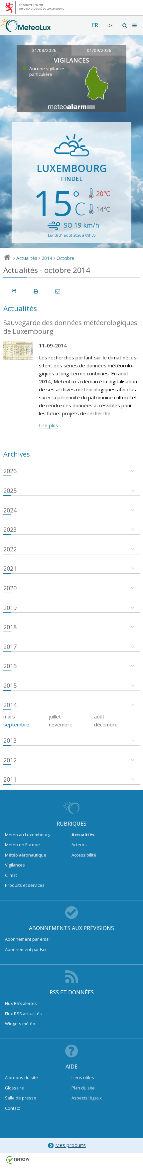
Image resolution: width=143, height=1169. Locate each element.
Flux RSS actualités (23, 1014)
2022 (10, 549)
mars (9, 716)
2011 (10, 779)
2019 (10, 608)
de (109, 25)
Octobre (65, 258)
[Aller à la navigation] (135, 25)
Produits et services (25, 885)
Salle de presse (20, 1098)
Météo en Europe (22, 845)
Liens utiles (83, 1077)
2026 (10, 471)
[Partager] (14, 291)
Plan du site (83, 1088)
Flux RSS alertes (21, 1003)
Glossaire (14, 1088)
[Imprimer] (36, 291)
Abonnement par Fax (26, 949)
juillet (55, 716)
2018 (10, 627)
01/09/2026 (99, 50)
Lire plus (48, 425)
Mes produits (70, 1145)
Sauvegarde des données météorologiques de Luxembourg (70, 327)
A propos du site (21, 1077)
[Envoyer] (58, 291)
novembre (60, 724)
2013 (10, 740)
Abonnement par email (28, 939)
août (99, 716)
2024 (10, 510)
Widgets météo (20, 1024)
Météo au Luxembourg (27, 835)
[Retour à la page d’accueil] (25, 29)
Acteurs (79, 845)
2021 (10, 568)
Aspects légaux (87, 1098)
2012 (10, 760)
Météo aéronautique (25, 855)
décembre (106, 724)
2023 (10, 529)
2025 (10, 490)
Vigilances (15, 865)
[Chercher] (125, 25)
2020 (10, 588)
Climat (11, 875)
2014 (47, 258)
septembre (16, 724)
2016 (10, 666)
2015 (10, 685)
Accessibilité (84, 855)
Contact (12, 1108)
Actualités (26, 258)
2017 (10, 647)
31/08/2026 (44, 50)
